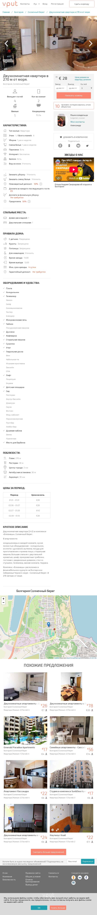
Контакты (25, 4)
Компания (7, 876)
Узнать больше (58, 908)
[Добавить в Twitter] (87, 147)
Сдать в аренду (82, 4)
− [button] (3, 602)
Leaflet (56, 658)
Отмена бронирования (32, 881)
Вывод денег (32, 885)
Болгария (18, 12)
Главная (6, 12)
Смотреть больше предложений (48, 852)
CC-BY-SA (93, 658)
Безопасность (9, 880)
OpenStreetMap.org (73, 658)
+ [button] (3, 598)
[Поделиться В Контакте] (78, 147)
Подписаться (87, 861)
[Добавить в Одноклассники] (69, 147)
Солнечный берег (36, 12)
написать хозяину (73, 95)
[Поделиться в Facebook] (60, 147)
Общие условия (33, 876)
